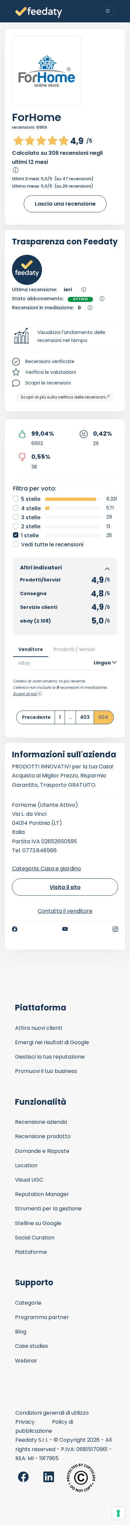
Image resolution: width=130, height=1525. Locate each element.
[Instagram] (115, 929)
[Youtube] (65, 929)
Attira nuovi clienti (38, 1028)
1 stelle (30, 535)
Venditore (30, 649)
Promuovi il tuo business (46, 1071)
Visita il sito (65, 887)
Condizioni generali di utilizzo (52, 1413)
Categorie (28, 1303)
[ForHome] (47, 71)
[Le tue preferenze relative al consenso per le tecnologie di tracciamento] (118, 1513)
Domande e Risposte (42, 1151)
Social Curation (34, 1237)
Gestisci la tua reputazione (50, 1057)
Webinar (26, 1361)
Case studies (31, 1346)
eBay (24, 663)
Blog (20, 1331)
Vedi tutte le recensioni (52, 544)
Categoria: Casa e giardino (46, 868)
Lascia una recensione (65, 204)
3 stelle (30, 517)
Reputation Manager (42, 1194)
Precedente (36, 717)
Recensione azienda (41, 1122)
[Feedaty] (38, 12)
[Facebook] (14, 929)
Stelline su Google (38, 1223)
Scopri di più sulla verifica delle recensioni (63, 397)
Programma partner (42, 1317)
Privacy (25, 1422)
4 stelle (31, 508)
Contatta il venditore (65, 911)
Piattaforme (31, 1252)
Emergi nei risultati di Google (52, 1042)
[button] (65, 337)
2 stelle (30, 526)
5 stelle (30, 499)
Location (26, 1165)
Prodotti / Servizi (74, 649)
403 (85, 717)
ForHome (36, 117)
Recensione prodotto (43, 1136)
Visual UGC (29, 1180)
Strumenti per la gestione (48, 1208)
